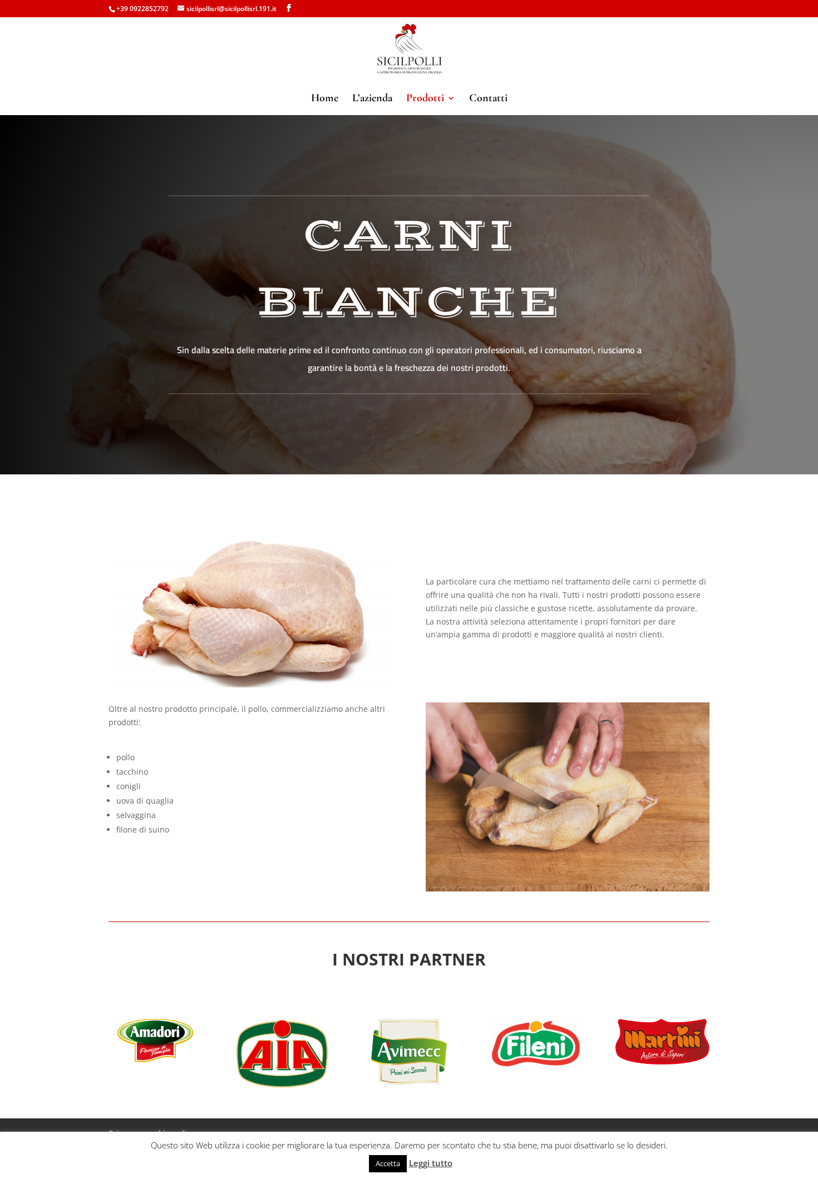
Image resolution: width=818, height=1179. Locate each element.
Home (324, 99)
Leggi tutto (430, 1162)
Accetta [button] (388, 1163)
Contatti (488, 99)
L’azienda (372, 99)
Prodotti (425, 99)
